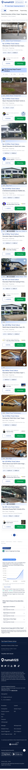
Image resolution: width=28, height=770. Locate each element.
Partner (2, 714)
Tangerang (20, 541)
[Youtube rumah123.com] (11, 666)
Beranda (3, 541)
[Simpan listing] (25, 25)
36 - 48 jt (21, 74)
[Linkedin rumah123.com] (15, 666)
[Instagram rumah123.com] (8, 666)
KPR (15, 711)
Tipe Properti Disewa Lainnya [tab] (8, 641)
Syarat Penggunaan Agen (6, 734)
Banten (14, 541)
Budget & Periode (14, 10)
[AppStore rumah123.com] (6, 754)
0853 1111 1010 (14, 690)
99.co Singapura (17, 731)
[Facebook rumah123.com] (2, 666)
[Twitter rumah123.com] (5, 666)
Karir (2, 716)
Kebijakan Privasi (5, 728)
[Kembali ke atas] (24, 750)
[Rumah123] (8, 2)
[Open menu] (26, 2)
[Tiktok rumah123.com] (18, 666)
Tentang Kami (4, 708)
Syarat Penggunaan (5, 731)
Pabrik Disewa (9, 541)
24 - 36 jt (13, 74)
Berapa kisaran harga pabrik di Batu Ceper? (12, 628)
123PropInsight (4, 722)
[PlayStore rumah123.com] (17, 754)
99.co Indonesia (17, 728)
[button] (14, 6)
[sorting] (7, 10)
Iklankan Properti (17, 708)
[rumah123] (14, 660)
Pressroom (3, 719)
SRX (15, 734)
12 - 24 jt (5, 74)
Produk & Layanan (5, 711)
